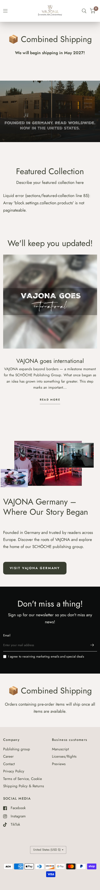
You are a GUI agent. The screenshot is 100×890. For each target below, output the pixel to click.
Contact (9, 764)
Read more (50, 400)
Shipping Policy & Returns (23, 786)
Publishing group (16, 749)
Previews (59, 764)
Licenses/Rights (64, 756)
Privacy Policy (13, 771)
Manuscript (60, 749)
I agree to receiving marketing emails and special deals (46, 656)
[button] (35, 568)
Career (8, 756)
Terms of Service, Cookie (22, 778)
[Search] (84, 11)
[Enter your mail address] (92, 645)
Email (6, 635)
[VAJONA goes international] (50, 302)
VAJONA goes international (50, 361)
